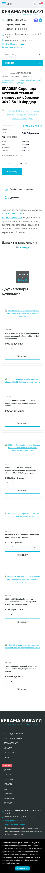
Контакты (9, 803)
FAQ (5, 789)
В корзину (12, 171)
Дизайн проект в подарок (21, 189)
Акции (7, 765)
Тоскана (15, 76)
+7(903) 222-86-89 (16, 29)
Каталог (9, 63)
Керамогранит (11, 743)
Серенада (26, 76)
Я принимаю (22, 868)
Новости (8, 784)
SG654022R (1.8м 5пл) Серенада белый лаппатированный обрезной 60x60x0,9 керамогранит (22, 336)
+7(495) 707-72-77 (15, 24)
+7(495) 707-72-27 (15, 20)
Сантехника (10, 753)
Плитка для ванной (13, 734)
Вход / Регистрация (35, 4)
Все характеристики (10, 155)
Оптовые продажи (13, 47)
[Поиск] (40, 55)
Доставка (14, 198)
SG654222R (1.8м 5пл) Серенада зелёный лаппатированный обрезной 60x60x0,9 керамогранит (20, 601)
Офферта (8, 794)
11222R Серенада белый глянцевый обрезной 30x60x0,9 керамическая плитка (20, 403)
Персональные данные (15, 824)
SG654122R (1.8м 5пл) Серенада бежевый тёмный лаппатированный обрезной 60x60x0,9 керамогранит (20, 470)
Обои (6, 757)
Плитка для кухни (13, 738)
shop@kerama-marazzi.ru (15, 44)
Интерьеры (9, 798)
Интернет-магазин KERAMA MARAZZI (17, 73)
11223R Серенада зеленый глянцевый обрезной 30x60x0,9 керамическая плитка (21, 669)
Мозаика (8, 748)
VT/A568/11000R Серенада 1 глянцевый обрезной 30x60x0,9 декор (22, 536)
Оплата (7, 775)
